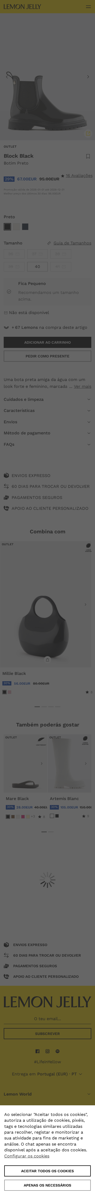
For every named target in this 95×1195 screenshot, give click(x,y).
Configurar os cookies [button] (26, 1155)
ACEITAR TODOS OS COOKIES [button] (47, 1171)
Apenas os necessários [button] (47, 1185)
